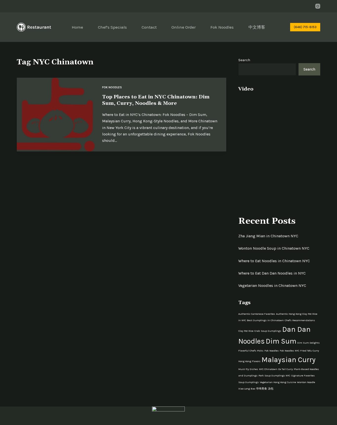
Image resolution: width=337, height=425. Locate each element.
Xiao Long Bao (246, 388)
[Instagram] (317, 6)
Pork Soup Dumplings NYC (274, 375)
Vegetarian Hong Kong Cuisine (278, 382)
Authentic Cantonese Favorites (256, 313)
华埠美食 (261, 388)
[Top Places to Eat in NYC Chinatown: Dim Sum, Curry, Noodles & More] (55, 114)
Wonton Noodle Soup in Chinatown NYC (273, 248)
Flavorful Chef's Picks (250, 350)
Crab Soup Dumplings (267, 331)
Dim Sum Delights (308, 342)
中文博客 (256, 27)
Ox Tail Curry (285, 369)
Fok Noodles (222, 27)
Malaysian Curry (289, 359)
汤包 (270, 388)
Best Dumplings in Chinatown (265, 320)
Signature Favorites (303, 375)
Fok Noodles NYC (289, 350)
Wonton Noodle (306, 382)
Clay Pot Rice (245, 331)
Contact (149, 27)
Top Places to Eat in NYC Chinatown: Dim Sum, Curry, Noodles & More (155, 100)
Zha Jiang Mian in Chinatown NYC (268, 236)
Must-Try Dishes (248, 369)
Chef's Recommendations (300, 320)
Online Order (183, 27)
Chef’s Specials (112, 27)
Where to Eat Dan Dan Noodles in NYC (272, 273)
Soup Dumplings (248, 382)
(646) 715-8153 (305, 27)
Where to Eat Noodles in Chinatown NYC (274, 261)
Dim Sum (281, 341)
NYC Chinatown (268, 369)
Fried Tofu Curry (309, 350)
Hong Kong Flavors (249, 361)
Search (244, 60)
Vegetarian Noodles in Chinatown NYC (272, 285)
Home (77, 27)
